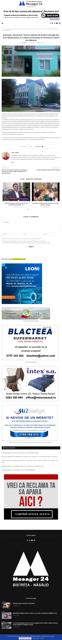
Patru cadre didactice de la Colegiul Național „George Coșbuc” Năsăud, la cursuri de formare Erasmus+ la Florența (29, 456)
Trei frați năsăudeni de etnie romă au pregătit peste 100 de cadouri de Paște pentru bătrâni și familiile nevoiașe (35, 623)
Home (3, 29)
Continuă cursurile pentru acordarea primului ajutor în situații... (46, 204)
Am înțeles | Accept (25, 638)
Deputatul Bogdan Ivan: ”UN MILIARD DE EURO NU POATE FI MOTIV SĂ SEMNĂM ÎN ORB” (23, 466)
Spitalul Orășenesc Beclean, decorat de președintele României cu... (16, 204)
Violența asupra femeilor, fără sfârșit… (24, 603)
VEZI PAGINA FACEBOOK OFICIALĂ (31, 321)
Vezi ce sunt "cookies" (38, 638)
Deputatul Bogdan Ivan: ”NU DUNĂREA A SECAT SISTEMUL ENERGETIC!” (19, 470)
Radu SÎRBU (24, 42)
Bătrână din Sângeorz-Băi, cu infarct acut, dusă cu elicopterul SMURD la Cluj (35, 613)
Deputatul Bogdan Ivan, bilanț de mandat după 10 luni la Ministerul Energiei (20, 452)
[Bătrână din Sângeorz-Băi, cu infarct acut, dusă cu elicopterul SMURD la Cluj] (6, 615)
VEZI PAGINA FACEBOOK (31, 362)
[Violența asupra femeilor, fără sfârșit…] (6, 606)
